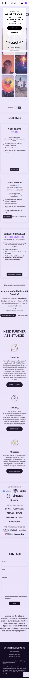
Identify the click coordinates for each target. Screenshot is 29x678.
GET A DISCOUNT (14, 50)
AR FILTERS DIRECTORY (14, 47)
